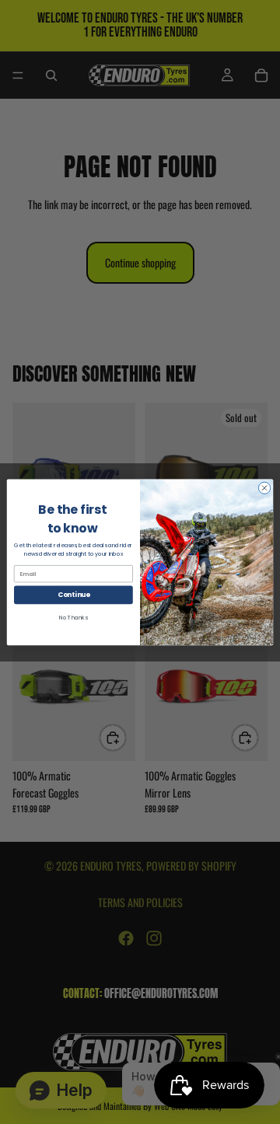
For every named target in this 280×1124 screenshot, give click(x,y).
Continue (74, 594)
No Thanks (73, 617)
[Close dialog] (264, 488)
